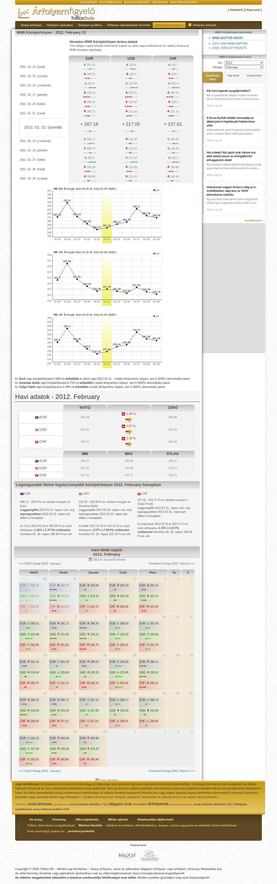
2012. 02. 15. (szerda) (33, 76)
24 (164, 693)
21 (75, 693)
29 (104, 731)
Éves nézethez (108, 780)
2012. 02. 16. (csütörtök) (35, 85)
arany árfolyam (88, 2)
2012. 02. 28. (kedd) (32, 169)
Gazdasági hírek (213, 77)
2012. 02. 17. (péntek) (33, 94)
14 (75, 655)
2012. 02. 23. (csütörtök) (35, 141)
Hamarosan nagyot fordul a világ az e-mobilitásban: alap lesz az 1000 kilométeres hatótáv (232, 190)
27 (45, 731)
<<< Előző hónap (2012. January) (40, 563)
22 (104, 693)
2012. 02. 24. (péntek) (33, 150)
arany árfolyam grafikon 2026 (51, 809)
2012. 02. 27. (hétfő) (32, 159)
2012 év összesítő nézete (108, 559)
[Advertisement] (233, 288)
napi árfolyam (160, 2)
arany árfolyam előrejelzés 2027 (213, 804)
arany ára (21, 804)
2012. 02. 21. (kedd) (32, 113)
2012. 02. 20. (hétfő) (32, 104)
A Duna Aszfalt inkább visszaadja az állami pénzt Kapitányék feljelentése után (231, 121)
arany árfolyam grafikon (183, 2)
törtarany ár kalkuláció (137, 2)
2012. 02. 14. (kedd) (32, 66)
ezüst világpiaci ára (110, 2)
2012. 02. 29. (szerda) (33, 178)
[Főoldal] (56, 13)
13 (45, 655)
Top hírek (233, 75)
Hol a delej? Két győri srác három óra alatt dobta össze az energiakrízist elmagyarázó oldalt (231, 156)
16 (134, 655)
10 (164, 617)
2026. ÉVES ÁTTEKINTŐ (229, 48)
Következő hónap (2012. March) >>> (172, 563)
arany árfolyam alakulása (85, 804)
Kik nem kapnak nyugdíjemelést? (229, 90)
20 (45, 693)
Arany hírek (254, 75)
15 (104, 655)
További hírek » (253, 220)
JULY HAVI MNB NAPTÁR (230, 43)
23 (134, 693)
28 (75, 731)
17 (164, 655)
